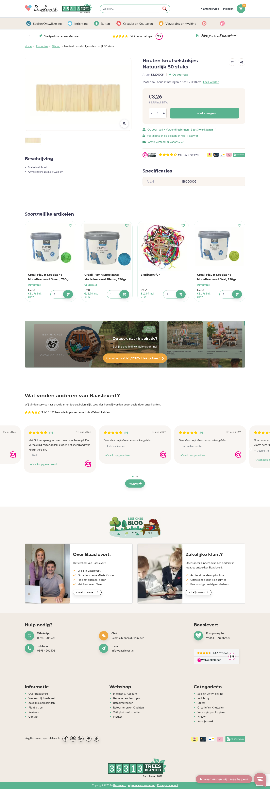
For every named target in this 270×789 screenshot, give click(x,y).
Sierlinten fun (150, 274)
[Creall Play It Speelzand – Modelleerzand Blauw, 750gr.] (106, 246)
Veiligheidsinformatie (126, 712)
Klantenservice (209, 8)
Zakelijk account (197, 592)
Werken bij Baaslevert (41, 698)
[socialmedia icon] (65, 739)
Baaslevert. (119, 785)
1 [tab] (132, 476)
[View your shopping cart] (241, 8)
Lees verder (211, 82)
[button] (137, 36)
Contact (33, 716)
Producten (42, 46)
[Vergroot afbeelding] (124, 123)
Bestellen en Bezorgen (126, 698)
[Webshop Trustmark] (13, 454)
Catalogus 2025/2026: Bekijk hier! (133, 358)
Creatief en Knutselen (138, 23)
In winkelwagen (205, 113)
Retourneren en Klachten (128, 707)
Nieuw (209, 23)
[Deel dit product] (241, 62)
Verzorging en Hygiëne (180, 23)
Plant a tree (35, 707)
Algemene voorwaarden (141, 785)
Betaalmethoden (123, 702)
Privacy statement (167, 785)
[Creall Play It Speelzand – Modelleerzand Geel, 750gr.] (219, 246)
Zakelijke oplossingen (41, 702)
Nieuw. (56, 46)
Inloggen (228, 8)
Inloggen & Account (125, 693)
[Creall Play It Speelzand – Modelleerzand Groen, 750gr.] (50, 246)
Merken (118, 716)
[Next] (251, 449)
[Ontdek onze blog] (135, 527)
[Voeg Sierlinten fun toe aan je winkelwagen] (181, 294)
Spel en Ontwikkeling (47, 23)
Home (28, 46)
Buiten (105, 23)
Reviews (133, 483)
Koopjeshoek (231, 23)
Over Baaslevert (38, 693)
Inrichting (81, 23)
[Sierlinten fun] (163, 246)
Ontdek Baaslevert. (85, 592)
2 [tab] (137, 476)
